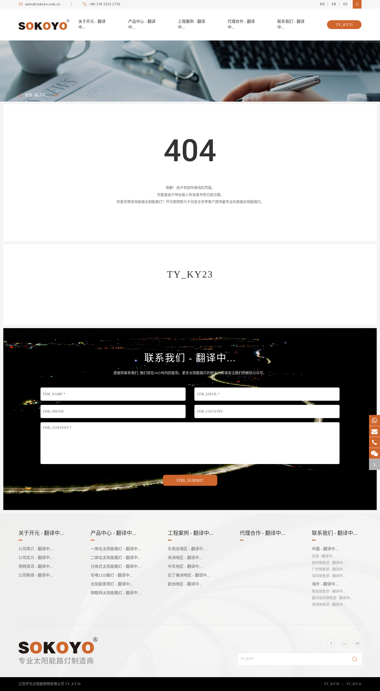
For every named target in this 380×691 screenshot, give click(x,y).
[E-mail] (374, 431)
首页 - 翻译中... (36, 95)
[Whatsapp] (374, 420)
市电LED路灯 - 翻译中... (112, 575)
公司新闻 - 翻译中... (35, 575)
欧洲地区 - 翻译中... (185, 584)
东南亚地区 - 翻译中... (187, 549)
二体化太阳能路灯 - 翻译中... (116, 558)
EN (322, 4)
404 (55, 95)
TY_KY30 (331, 684)
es (345, 4)
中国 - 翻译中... (325, 549)
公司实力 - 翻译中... (35, 558)
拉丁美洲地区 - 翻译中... (189, 575)
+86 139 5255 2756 (104, 4)
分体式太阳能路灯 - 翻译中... (116, 566)
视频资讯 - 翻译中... (35, 566)
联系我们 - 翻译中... (291, 24)
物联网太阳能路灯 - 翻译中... (116, 593)
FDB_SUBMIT (190, 480)
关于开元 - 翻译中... (92, 24)
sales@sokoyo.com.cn (42, 4)
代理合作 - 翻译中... (241, 24)
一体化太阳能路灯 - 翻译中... (116, 549)
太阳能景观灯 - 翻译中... (112, 584)
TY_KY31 (354, 684)
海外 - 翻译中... (325, 584)
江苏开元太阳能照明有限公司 (41, 684)
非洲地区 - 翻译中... (185, 558)
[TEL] (374, 442)
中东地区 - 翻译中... (185, 566)
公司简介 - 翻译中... (35, 549)
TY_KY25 (344, 24)
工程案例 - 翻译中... (191, 24)
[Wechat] (374, 453)
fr (334, 4)
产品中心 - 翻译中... (141, 24)
